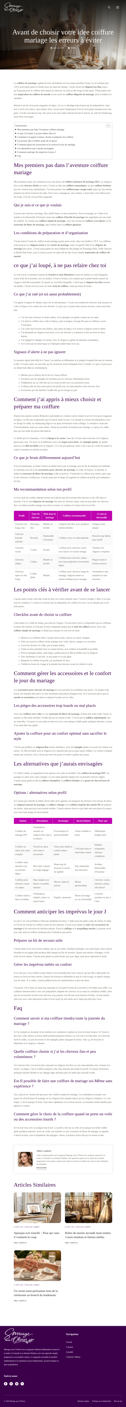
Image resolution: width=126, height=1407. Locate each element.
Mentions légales (83, 1401)
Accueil (69, 1342)
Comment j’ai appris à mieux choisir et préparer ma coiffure (45, 137)
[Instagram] (11, 1384)
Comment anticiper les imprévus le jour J (36, 152)
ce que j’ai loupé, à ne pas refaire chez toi (36, 133)
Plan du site (118, 1401)
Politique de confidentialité (101, 1401)
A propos (69, 1347)
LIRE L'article (20, 1242)
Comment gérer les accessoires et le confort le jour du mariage (46, 144)
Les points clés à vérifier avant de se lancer (37, 140)
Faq (19, 156)
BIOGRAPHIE (42, 1167)
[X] (22, 1384)
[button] (109, 7)
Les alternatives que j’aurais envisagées (35, 148)
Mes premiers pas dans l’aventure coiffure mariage (40, 129)
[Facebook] (5, 1384)
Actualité (69, 1352)
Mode (73, 48)
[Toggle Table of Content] (107, 126)
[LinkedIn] (16, 1384)
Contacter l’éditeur (73, 1357)
